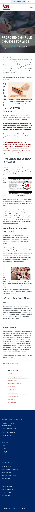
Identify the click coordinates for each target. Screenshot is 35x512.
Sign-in (29, 1)
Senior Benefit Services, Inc (6, 8)
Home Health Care (12, 380)
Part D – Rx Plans (12, 399)
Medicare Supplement (13, 396)
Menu (31, 7)
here (11, 357)
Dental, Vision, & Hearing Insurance (16, 377)
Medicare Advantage (13, 393)
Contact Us (4, 455)
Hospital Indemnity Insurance (15, 383)
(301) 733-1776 (7, 435)
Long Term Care (12, 390)
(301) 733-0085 (8, 432)
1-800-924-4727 (19, 1)
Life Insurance (11, 386)
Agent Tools (5, 449)
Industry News (14, 363)
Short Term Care (12, 402)
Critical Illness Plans (13, 374)
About (3, 445)
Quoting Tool (5, 452)
